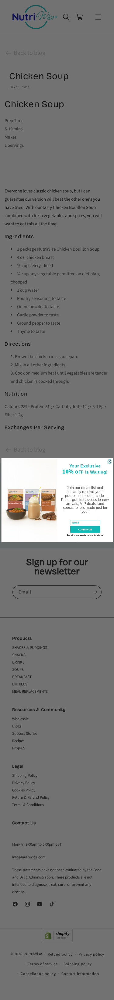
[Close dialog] (109, 461)
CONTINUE (85, 529)
